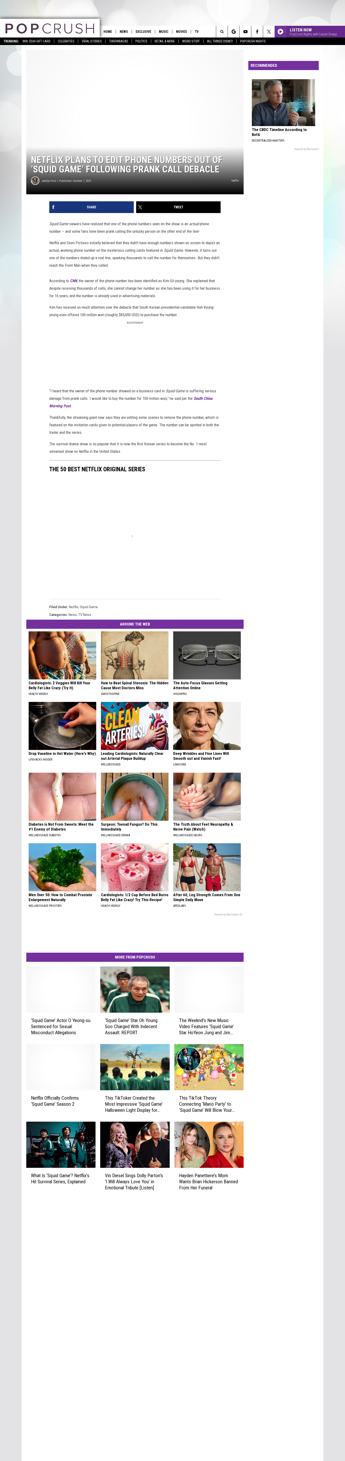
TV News (84, 615)
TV (197, 32)
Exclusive (143, 32)
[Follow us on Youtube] (245, 31)
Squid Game (89, 607)
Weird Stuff (191, 41)
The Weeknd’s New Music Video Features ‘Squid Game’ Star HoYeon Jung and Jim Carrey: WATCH (206, 1027)
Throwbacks (118, 41)
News (124, 32)
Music (163, 32)
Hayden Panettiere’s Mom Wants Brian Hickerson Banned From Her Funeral (208, 1181)
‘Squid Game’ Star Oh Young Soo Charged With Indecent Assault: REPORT (131, 1026)
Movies (181, 32)
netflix (73, 607)
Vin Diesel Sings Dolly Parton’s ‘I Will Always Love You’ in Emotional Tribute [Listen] (134, 1181)
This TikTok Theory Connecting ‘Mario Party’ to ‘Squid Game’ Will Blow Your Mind (205, 1104)
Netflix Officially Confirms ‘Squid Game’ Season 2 (55, 1101)
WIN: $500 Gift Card (36, 41)
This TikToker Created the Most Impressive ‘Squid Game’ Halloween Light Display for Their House (134, 1104)
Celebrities (66, 41)
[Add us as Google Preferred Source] (233, 31)
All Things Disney (220, 41)
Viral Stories (92, 41)
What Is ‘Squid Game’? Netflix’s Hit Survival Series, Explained (60, 1178)
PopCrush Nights (253, 41)
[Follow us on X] (269, 31)
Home (108, 32)
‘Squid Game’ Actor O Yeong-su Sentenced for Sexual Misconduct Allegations (60, 1026)
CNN (73, 280)
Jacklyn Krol (48, 181)
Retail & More (165, 41)
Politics (141, 41)
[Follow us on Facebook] (257, 31)
